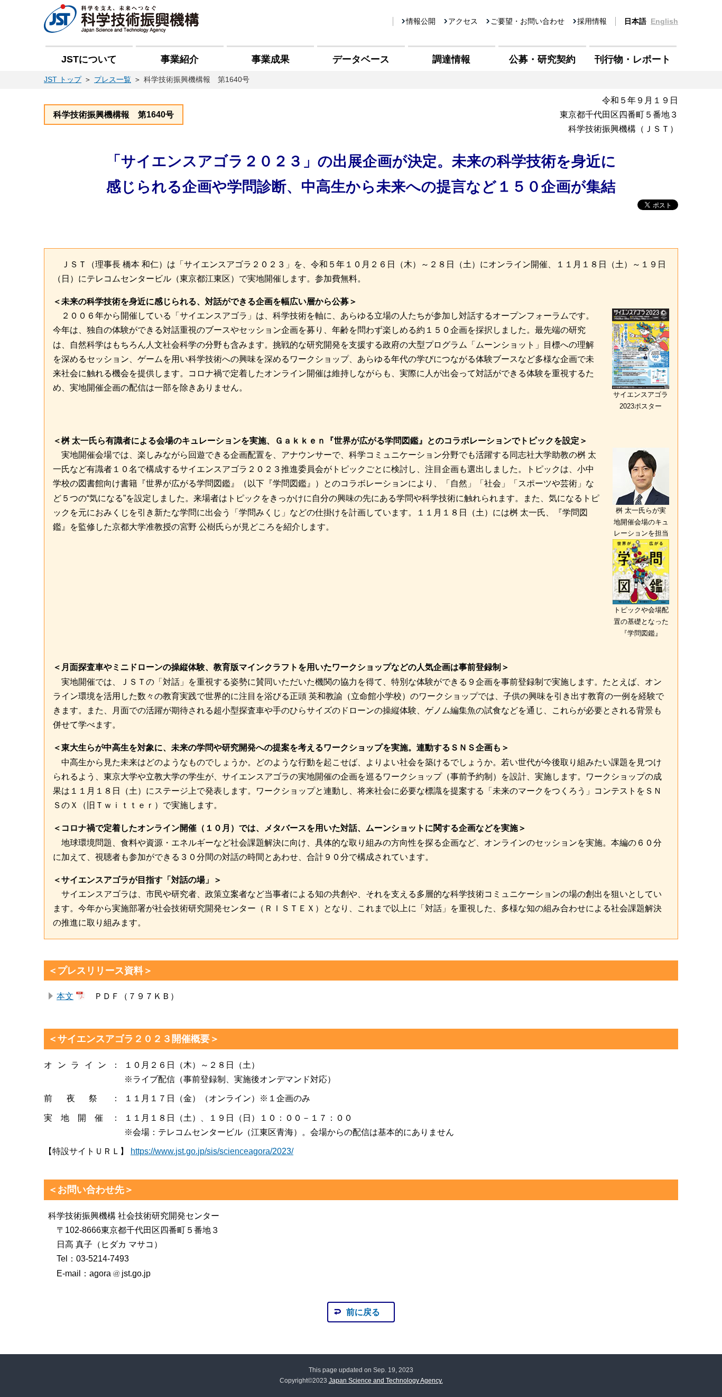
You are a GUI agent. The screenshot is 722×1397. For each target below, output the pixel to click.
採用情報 (592, 21)
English (664, 21)
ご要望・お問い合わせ (527, 21)
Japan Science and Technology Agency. (386, 1380)
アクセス (463, 21)
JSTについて (89, 59)
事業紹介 (180, 59)
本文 (65, 996)
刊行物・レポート (633, 59)
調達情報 (451, 59)
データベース (361, 59)
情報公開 (421, 21)
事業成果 (271, 59)
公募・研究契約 (542, 59)
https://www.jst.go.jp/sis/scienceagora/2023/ (212, 1151)
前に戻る (363, 1312)
